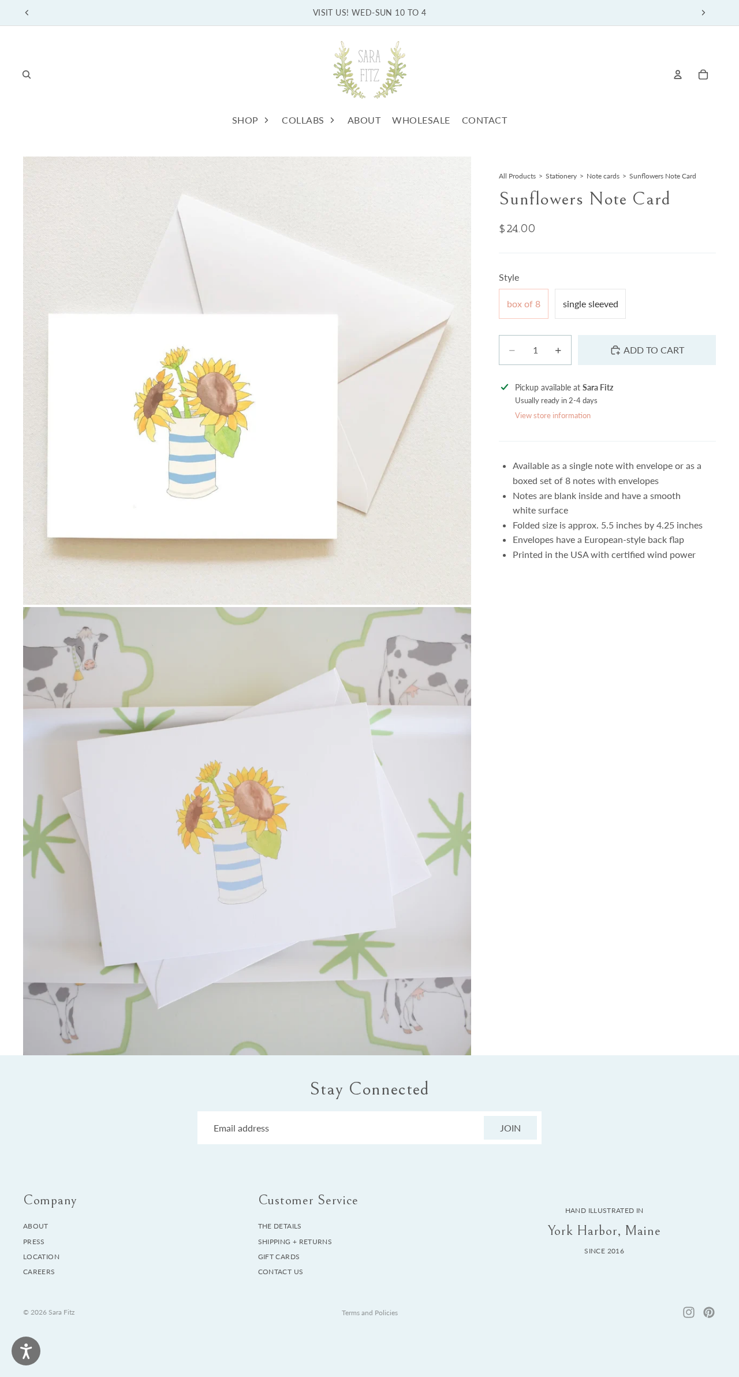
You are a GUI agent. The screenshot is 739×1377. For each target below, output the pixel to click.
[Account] (678, 74)
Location (41, 1256)
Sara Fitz (61, 1312)
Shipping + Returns (295, 1241)
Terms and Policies (370, 1312)
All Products (517, 176)
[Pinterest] (709, 1312)
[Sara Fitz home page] (369, 74)
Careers (39, 1272)
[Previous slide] (27, 12)
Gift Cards (279, 1256)
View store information (553, 415)
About (35, 1226)
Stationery (561, 176)
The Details (280, 1226)
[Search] (26, 74)
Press (34, 1241)
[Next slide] (703, 12)
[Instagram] (689, 1312)
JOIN (510, 1127)
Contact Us (281, 1272)
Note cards (603, 176)
